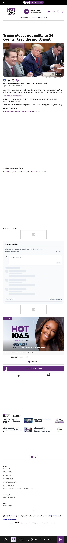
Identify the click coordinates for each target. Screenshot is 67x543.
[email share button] (13, 80)
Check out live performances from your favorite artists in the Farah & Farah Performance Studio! (43, 429)
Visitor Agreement (54, 515)
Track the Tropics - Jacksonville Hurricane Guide (11, 421)
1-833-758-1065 (34, 368)
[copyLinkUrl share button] (17, 80)
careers (44, 516)
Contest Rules (7, 475)
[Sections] (3, 2)
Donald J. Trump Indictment (11, 111)
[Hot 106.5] (33, 2)
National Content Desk (28, 111)
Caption (58, 74)
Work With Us (7, 472)
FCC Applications (8, 485)
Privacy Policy (6, 516)
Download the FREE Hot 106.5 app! (43, 420)
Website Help (7, 505)
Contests (39, 17)
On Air (33, 17)
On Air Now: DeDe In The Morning (33, 347)
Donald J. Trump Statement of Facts (14, 171)
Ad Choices (33, 516)
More (45, 17)
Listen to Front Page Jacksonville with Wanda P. (12, 429)
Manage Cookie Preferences (10, 519)
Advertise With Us (9, 497)
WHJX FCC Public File (9, 482)
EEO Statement (8, 478)
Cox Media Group (11, 515)
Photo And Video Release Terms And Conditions (18, 489)
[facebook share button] (4, 80)
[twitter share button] (9, 80)
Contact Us (6, 468)
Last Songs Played (25, 17)
